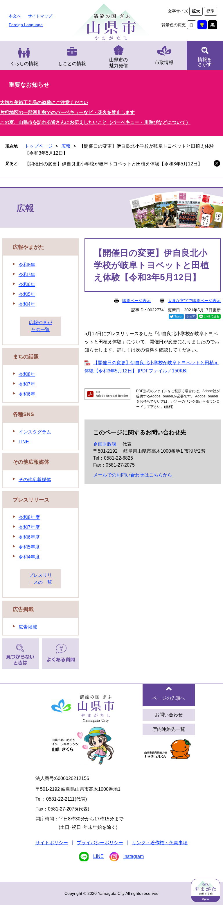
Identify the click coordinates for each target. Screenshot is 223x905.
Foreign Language (26, 24)
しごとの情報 (72, 63)
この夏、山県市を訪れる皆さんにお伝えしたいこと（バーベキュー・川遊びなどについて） (95, 122)
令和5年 (27, 294)
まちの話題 (26, 357)
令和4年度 (29, 556)
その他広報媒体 (31, 462)
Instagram (133, 856)
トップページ (39, 146)
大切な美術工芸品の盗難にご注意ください (44, 102)
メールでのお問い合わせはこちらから (132, 474)
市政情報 (164, 62)
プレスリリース (31, 500)
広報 (66, 146)
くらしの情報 (24, 63)
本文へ (15, 16)
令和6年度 (29, 537)
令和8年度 (29, 517)
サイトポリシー (51, 842)
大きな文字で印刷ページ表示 (194, 300)
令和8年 (27, 264)
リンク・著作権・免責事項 (160, 842)
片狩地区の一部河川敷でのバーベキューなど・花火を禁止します (67, 112)
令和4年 (27, 304)
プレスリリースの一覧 (40, 579)
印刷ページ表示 (136, 300)
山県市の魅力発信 (118, 62)
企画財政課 (104, 444)
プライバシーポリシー (100, 842)
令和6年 (27, 284)
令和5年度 (29, 547)
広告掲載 (23, 609)
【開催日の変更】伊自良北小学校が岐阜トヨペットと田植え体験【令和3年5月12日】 (113, 163)
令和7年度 (29, 527)
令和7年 (27, 274)
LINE (24, 441)
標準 (210, 11)
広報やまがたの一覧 (40, 326)
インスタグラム (35, 431)
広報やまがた (28, 247)
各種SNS (23, 414)
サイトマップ (40, 16)
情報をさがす (205, 62)
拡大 (196, 11)
